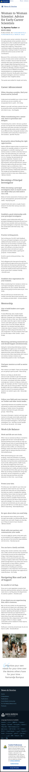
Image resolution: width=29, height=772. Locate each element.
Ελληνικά (9, 733)
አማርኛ (9, 722)
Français (21, 722)
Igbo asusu (4, 729)
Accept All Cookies (14, 767)
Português (17, 724)
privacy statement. (15, 760)
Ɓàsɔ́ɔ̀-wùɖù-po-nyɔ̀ (13, 727)
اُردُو (2, 735)
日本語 (23, 729)
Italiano (23, 724)
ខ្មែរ (21, 735)
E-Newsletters (5, 696)
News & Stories (10, 6)
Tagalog (3, 724)
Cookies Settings (14, 763)
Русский (9, 724)
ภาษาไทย (22, 733)
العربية (18, 731)
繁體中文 (15, 722)
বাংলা (18, 729)
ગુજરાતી (16, 733)
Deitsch (17, 735)
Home (3, 694)
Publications (4, 699)
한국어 (3, 731)
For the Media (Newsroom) (8, 703)
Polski (3, 733)
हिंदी (12, 735)
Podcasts (3, 706)
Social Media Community (8, 701)
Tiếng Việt (4, 727)
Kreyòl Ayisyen (11, 731)
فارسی (7, 735)
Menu (11, 1)
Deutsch (23, 731)
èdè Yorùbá (12, 729)
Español (3, 722)
